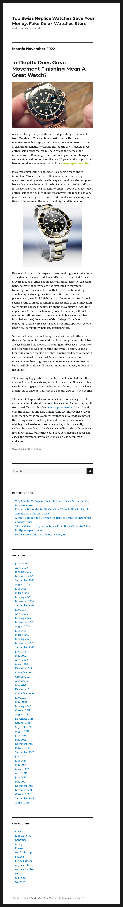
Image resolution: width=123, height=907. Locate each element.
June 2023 (21, 630)
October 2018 (23, 722)
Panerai (19, 848)
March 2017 (22, 769)
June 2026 (21, 563)
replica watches (24, 869)
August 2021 (22, 680)
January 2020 (23, 706)
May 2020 (21, 701)
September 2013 (24, 798)
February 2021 (23, 689)
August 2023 (22, 626)
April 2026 (21, 567)
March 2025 (22, 592)
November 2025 (24, 576)
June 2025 (21, 588)
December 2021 (24, 672)
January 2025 (23, 597)
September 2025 (24, 580)
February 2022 (23, 668)
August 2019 (22, 714)
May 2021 (20, 685)
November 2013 (24, 789)
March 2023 (22, 634)
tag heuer (21, 877)
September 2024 (24, 605)
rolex (18, 873)
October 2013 (22, 794)
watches (37, 449)
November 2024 (24, 601)
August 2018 (22, 731)
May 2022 (21, 655)
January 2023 (23, 638)
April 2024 (21, 613)
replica (19, 856)
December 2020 (24, 693)
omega (19, 844)
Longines (21, 839)
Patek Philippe (24, 852)
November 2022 (24, 643)
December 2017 (24, 743)
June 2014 (20, 777)
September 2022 (24, 647)
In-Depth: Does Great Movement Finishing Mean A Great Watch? (49, 68)
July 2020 (20, 697)
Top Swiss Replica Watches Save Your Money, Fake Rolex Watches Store (53, 21)
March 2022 (22, 664)
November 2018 (24, 718)
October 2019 (22, 710)
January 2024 (23, 618)
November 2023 (24, 622)
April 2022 (21, 659)
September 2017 (24, 752)
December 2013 (24, 785)
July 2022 (20, 651)
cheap (18, 831)
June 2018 (20, 735)
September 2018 (24, 727)
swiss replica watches (60, 407)
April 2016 (21, 773)
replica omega (24, 860)
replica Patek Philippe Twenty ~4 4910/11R (40, 534)
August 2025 (22, 584)
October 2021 (22, 676)
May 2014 (20, 781)
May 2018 (20, 739)
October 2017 (22, 748)
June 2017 (20, 760)
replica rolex (23, 865)
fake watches (23, 835)
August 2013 (22, 802)
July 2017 (20, 756)
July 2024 (20, 609)
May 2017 (20, 764)
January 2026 (23, 571)
